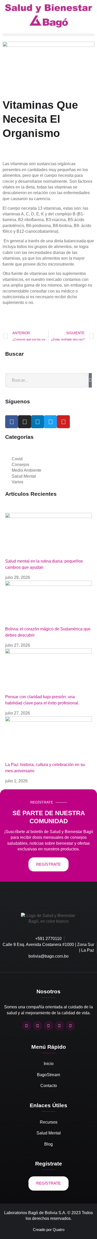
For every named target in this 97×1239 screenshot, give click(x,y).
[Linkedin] (37, 421)
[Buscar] (90, 380)
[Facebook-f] (11, 421)
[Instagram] (24, 421)
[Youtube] (63, 421)
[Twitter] (50, 421)
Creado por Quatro (48, 1229)
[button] (48, 34)
